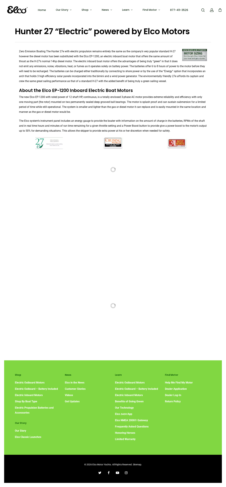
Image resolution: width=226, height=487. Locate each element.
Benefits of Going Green (129, 401)
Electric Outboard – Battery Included (36, 388)
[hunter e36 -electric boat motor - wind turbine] (185, 268)
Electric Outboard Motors (30, 382)
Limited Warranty (125, 439)
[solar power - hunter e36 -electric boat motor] (137, 268)
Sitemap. (137, 464)
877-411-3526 (179, 10)
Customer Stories (75, 388)
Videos (69, 395)
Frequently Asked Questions (132, 426)
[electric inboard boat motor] (185, 167)
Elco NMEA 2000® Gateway (131, 420)
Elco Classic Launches (28, 437)
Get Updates (72, 401)
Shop (85, 9)
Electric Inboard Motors (29, 395)
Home (42, 10)
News (105, 9)
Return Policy (173, 401)
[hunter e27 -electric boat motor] (41, 167)
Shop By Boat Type (26, 401)
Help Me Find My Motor (179, 382)
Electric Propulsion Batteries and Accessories (34, 410)
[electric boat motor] (41, 304)
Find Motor (150, 9)
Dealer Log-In (173, 395)
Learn (125, 9)
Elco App (123, 414)
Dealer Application (176, 388)
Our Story (62, 9)
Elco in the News (74, 382)
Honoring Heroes (125, 432)
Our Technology (124, 407)
